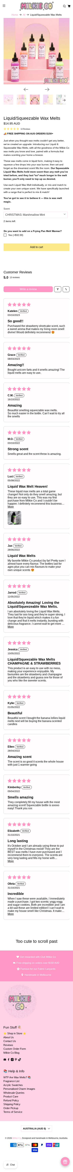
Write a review (28, 289)
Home (15, 15)
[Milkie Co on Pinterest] (15, 1060)
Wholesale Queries (13, 1092)
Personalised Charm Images (19, 1088)
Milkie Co (16, 1138)
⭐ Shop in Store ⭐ (14, 1033)
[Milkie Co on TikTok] (19, 1060)
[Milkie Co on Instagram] (12, 1060)
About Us (8, 1037)
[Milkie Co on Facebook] (8, 1060)
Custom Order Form (14, 1048)
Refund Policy (11, 1100)
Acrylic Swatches (13, 1085)
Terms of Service (12, 1111)
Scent (7, 208)
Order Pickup (10, 1108)
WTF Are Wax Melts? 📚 (17, 1077)
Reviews (8, 1045)
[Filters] (57, 289)
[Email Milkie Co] (4, 1060)
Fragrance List (11, 1081)
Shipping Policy (11, 1104)
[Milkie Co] (36, 6)
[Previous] (25, 89)
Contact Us (9, 1041)
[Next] (47, 89)
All (24, 15)
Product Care (10, 1096)
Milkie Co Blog (11, 1052)
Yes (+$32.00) (15, 235)
